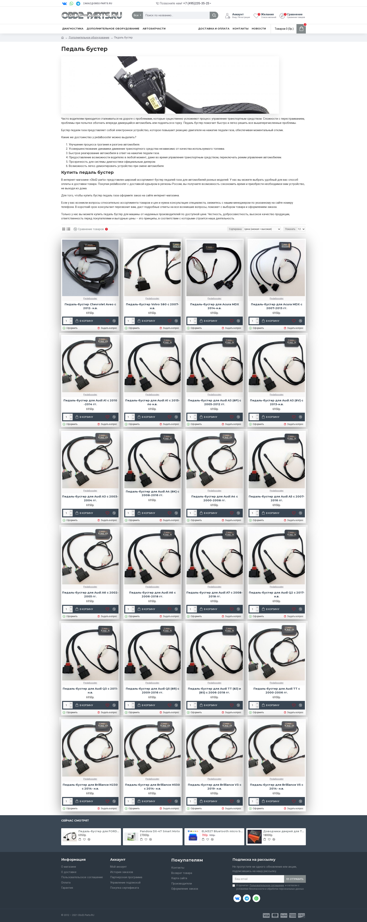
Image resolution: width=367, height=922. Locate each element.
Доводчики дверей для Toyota (283, 831)
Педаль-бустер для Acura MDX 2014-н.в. (214, 306)
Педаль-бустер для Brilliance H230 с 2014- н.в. (90, 786)
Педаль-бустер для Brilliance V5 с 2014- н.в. (276, 786)
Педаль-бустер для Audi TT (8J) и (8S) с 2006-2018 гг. (214, 690)
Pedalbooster (90, 298)
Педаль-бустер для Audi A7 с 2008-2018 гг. (214, 594)
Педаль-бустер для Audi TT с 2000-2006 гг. (276, 690)
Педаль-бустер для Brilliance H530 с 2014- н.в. (152, 786)
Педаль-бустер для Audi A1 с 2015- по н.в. (152, 402)
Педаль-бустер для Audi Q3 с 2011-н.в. (90, 690)
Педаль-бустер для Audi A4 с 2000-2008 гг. (214, 498)
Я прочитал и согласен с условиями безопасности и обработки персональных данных (270, 887)
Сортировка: (235, 229)
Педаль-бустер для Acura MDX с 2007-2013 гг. (276, 306)
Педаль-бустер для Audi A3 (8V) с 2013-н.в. (276, 402)
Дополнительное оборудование (89, 37)
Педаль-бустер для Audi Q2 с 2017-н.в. (276, 594)
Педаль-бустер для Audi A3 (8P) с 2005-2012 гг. (214, 402)
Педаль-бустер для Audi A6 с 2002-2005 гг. (90, 594)
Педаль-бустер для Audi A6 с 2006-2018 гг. (152, 594)
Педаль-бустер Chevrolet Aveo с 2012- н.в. (90, 306)
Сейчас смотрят (75, 820)
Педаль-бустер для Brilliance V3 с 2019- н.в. (214, 786)
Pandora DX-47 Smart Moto (160, 831)
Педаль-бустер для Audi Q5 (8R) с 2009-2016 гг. (152, 690)
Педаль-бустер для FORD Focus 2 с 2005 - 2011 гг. (99, 831)
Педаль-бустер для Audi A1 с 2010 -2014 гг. (90, 402)
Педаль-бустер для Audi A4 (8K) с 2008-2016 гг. (152, 493)
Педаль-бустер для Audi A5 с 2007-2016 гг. (276, 498)
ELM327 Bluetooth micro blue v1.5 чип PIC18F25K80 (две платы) (222, 831)
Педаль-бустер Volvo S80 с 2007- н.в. (152, 306)
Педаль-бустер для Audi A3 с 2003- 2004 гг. (90, 498)
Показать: (290, 229)
